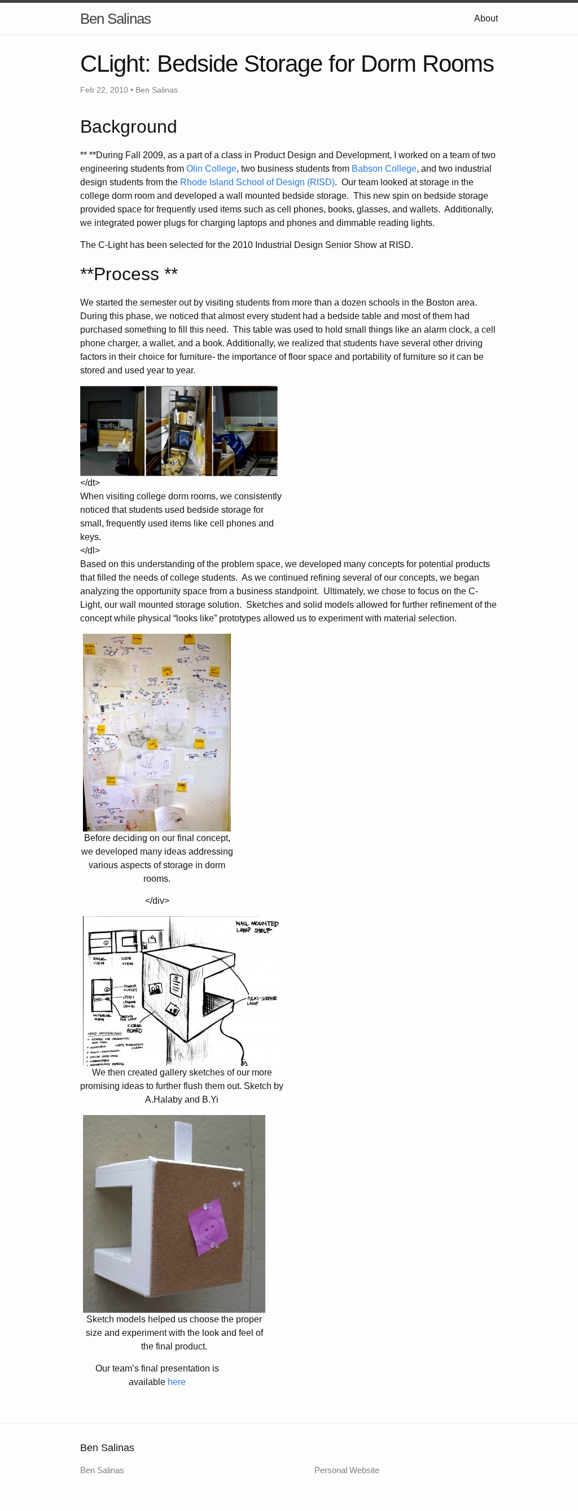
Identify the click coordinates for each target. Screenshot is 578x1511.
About (486, 18)
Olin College (211, 168)
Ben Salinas (115, 18)
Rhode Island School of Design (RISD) (257, 182)
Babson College (384, 168)
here (177, 1382)
